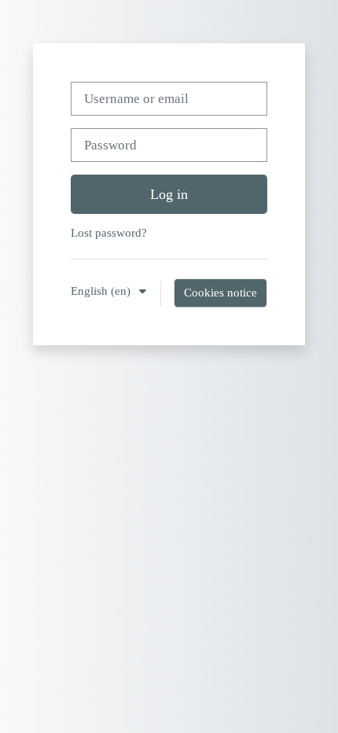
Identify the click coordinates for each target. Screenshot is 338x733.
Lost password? (109, 233)
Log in (169, 194)
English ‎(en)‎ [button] (102, 291)
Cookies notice (220, 292)
